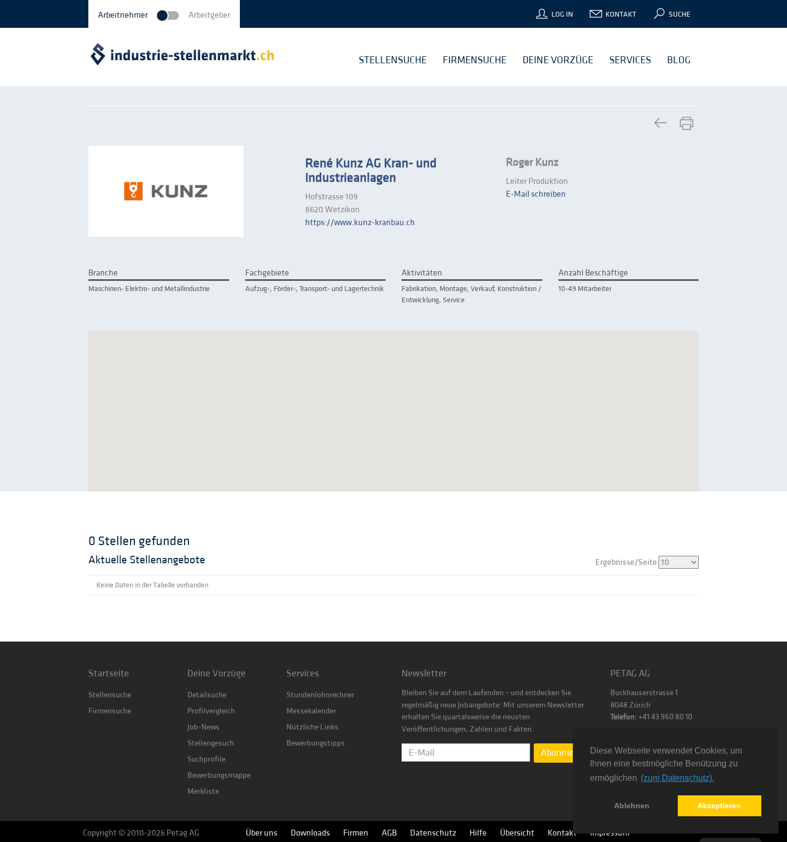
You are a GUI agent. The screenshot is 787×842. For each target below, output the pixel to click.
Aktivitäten (422, 272)
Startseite (108, 673)
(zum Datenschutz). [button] (677, 778)
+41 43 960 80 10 (664, 717)
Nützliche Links (312, 727)
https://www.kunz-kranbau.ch (360, 222)
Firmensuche (109, 711)
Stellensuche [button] (393, 60)
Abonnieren (564, 753)
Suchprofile (206, 759)
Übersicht (517, 833)
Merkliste (203, 791)
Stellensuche (109, 695)
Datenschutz (433, 833)
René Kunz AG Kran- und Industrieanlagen (371, 170)
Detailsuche (206, 695)
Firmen (355, 833)
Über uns (261, 833)
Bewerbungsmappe (219, 775)
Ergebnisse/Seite (627, 562)
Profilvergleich (211, 711)
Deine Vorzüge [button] (558, 60)
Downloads (310, 833)
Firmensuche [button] (474, 60)
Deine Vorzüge (216, 673)
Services (302, 673)
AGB (389, 833)
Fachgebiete (267, 272)
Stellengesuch (210, 743)
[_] (660, 123)
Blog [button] (679, 60)
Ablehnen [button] (631, 805)
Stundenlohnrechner (320, 695)
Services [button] (630, 60)
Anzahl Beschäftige (593, 272)
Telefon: (623, 717)
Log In (562, 14)
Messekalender (311, 711)
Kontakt (621, 14)
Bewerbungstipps (315, 743)
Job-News (203, 727)
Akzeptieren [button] (719, 805)
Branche (103, 272)
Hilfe (478, 833)
